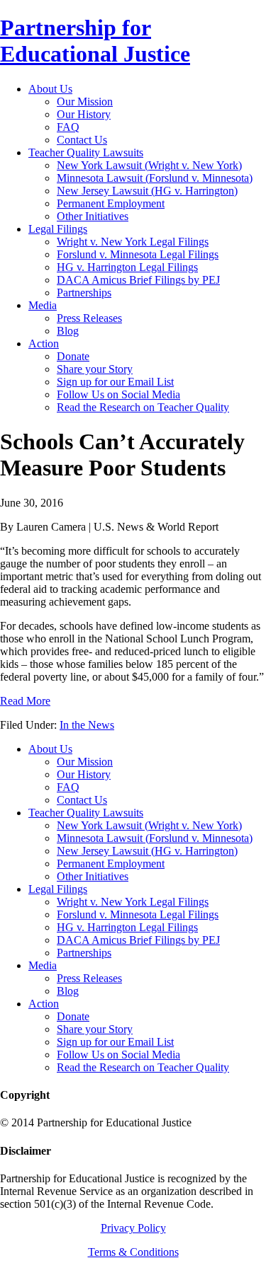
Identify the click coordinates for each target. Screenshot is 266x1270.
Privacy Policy (133, 1228)
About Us (50, 749)
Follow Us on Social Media (118, 1055)
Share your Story (95, 1029)
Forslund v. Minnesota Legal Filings (137, 914)
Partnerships (84, 953)
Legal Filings (57, 889)
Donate (73, 1016)
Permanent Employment (111, 864)
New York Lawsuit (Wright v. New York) (149, 825)
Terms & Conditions (133, 1252)
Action (43, 1004)
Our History (84, 774)
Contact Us (82, 800)
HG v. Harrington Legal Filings (127, 927)
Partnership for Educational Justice (95, 41)
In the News (87, 725)
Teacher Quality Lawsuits (85, 813)
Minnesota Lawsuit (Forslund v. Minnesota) (155, 838)
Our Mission (85, 762)
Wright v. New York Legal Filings (133, 902)
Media (42, 965)
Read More (25, 701)
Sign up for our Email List (115, 1042)
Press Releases (89, 978)
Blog (68, 991)
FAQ (68, 787)
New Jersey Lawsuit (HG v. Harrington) (147, 851)
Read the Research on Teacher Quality (143, 1067)
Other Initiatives (92, 876)
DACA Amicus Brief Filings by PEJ (138, 940)
